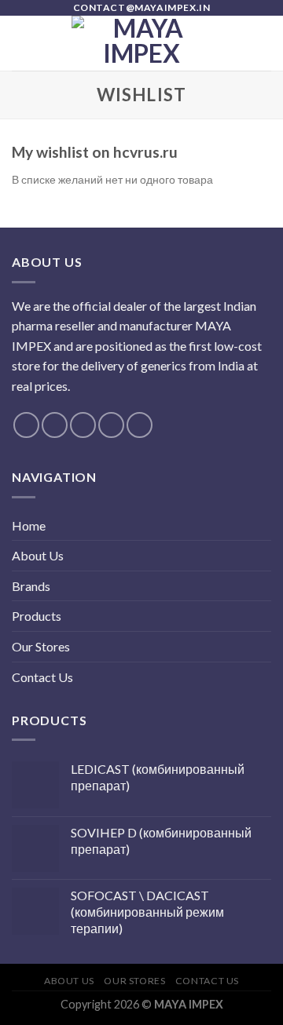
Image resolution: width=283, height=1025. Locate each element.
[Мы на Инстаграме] (55, 425)
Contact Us (42, 676)
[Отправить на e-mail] (111, 425)
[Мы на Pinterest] (140, 425)
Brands (31, 585)
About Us (38, 555)
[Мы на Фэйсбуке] (26, 425)
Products (36, 615)
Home (29, 525)
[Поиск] (265, 42)
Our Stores (41, 646)
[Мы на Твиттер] (83, 425)
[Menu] (21, 43)
